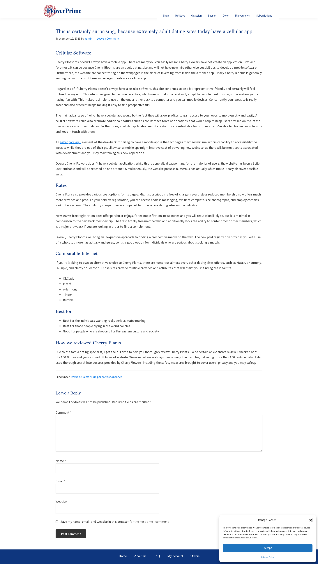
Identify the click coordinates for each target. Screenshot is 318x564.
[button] (310, 520)
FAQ (157, 556)
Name (61, 461)
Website (61, 501)
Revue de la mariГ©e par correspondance (96, 377)
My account (175, 556)
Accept (268, 548)
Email (61, 481)
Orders (194, 556)
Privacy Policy (267, 557)
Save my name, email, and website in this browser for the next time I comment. (115, 521)
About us (140, 556)
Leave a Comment (108, 38)
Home (123, 556)
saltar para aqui (70, 142)
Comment (64, 412)
